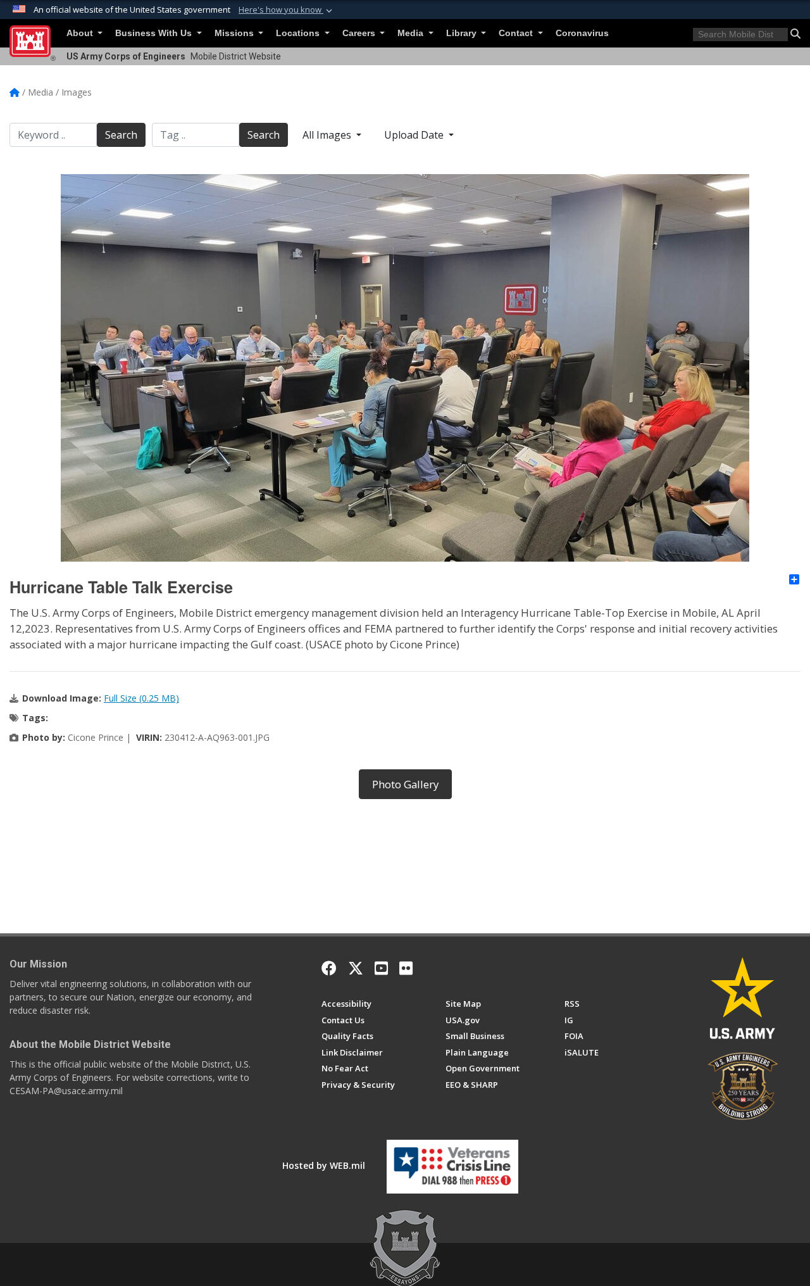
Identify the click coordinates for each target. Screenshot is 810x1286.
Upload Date (415, 135)
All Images (328, 135)
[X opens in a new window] (355, 968)
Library (462, 33)
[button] (287, 10)
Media (411, 33)
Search (121, 135)
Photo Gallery (405, 784)
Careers (360, 33)
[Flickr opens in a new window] (406, 968)
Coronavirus (582, 33)
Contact (517, 33)
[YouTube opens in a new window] (381, 968)
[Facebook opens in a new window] (329, 968)
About (81, 33)
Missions (235, 33)
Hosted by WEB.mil (323, 1165)
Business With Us (154, 33)
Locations (299, 33)
